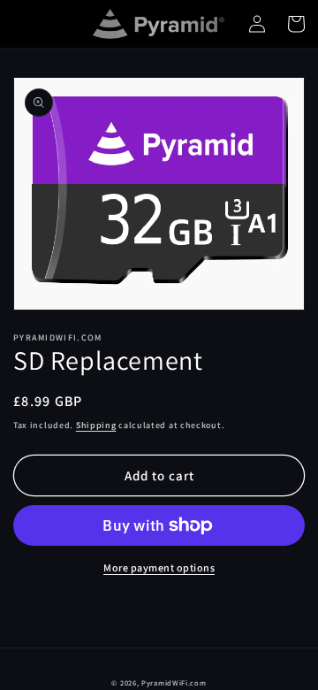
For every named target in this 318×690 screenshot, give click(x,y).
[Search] (32, 23)
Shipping (96, 425)
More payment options (159, 567)
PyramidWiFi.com (174, 682)
